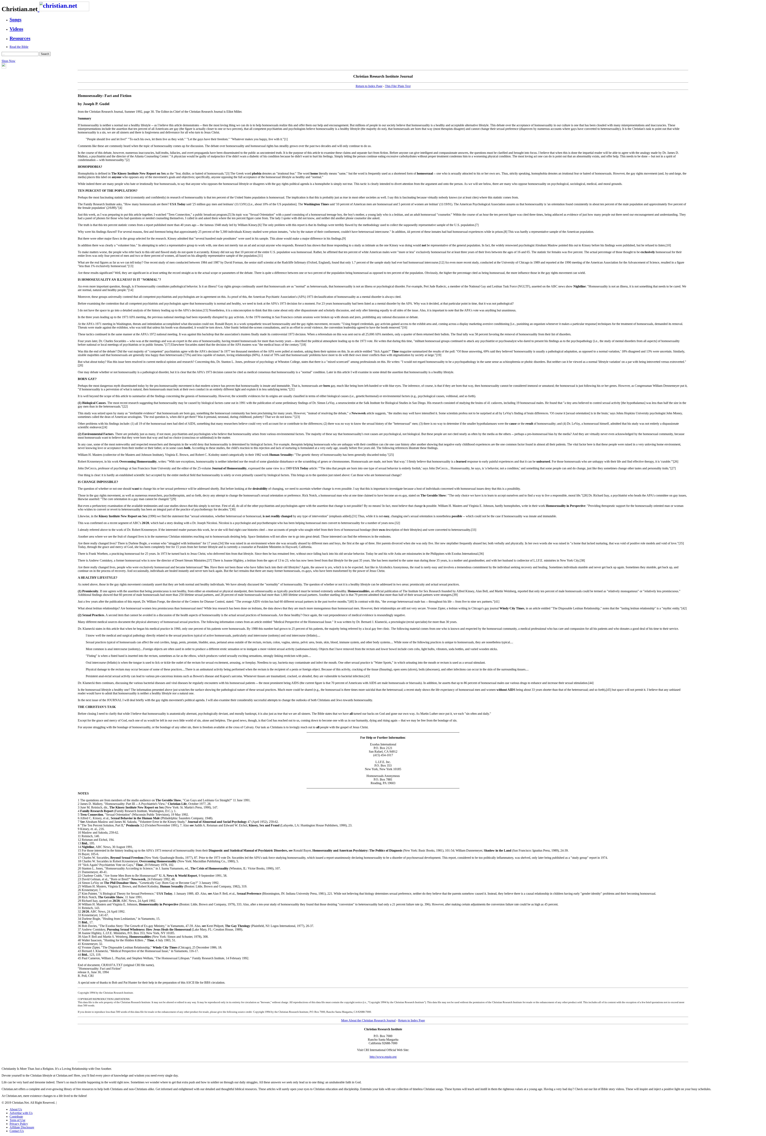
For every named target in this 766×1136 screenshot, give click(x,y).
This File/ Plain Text (398, 86)
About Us (16, 1109)
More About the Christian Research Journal (368, 1020)
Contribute (16, 1116)
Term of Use (17, 1120)
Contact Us (17, 1131)
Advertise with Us (21, 1113)
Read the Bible (19, 46)
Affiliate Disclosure (22, 1127)
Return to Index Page (369, 86)
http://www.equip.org (383, 1056)
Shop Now (8, 61)
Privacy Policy (19, 1123)
